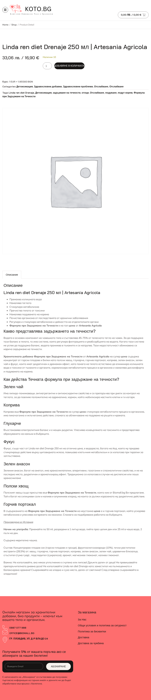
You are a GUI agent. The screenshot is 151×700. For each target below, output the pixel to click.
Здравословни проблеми (78, 86)
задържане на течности (67, 92)
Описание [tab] (12, 274)
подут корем (125, 92)
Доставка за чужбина (91, 643)
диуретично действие (131, 496)
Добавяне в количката (69, 65)
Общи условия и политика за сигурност (102, 625)
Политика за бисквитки (92, 631)
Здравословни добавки (48, 86)
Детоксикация (24, 86)
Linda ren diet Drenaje (21, 92)
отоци (85, 92)
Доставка (83, 637)
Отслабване (101, 86)
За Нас (82, 619)
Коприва (9, 411)
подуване (111, 92)
